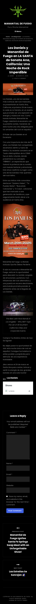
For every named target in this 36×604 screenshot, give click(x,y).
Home (8, 37)
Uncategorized (16, 37)
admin (12, 76)
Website (9, 485)
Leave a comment (20, 78)
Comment (11, 432)
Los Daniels (12, 378)
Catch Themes (22, 600)
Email (9, 474)
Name (9, 463)
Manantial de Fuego (18, 23)
